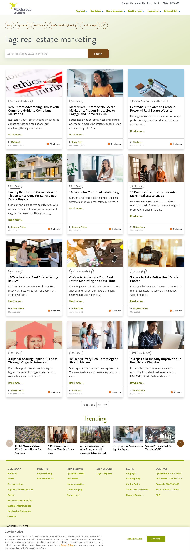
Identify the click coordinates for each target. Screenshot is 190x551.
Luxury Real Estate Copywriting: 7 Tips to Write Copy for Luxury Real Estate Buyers (32, 195)
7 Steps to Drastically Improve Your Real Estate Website (155, 360)
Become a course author (19, 500)
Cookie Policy (133, 484)
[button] (180, 443)
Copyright (131, 473)
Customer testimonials (19, 505)
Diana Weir (77, 142)
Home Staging (138, 271)
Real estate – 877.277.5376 (169, 478)
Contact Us (127, 3)
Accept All (156, 538)
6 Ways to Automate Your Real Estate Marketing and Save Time (92, 279)
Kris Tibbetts (77, 309)
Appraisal (80, 10)
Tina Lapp (137, 142)
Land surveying (74, 489)
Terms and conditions (137, 489)
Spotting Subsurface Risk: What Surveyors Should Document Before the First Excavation (93, 449)
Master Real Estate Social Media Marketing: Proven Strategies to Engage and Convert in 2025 (92, 110)
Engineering (152, 10)
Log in (157, 3)
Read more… (15, 134)
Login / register (104, 473)
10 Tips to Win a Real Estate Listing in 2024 (33, 279)
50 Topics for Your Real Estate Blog (94, 192)
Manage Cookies (134, 495)
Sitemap (11, 516)
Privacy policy (133, 478)
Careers (11, 495)
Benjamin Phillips (18, 227)
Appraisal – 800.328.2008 (168, 473)
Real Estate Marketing (20, 101)
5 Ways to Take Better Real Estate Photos (154, 279)
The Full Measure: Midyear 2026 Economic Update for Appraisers (28, 449)
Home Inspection (114, 10)
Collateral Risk (170, 10)
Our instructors (15, 484)
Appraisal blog (44, 473)
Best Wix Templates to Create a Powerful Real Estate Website (152, 108)
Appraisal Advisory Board (20, 489)
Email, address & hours (167, 489)
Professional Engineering (63, 25)
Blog (149, 3)
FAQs (165, 3)
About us (12, 473)
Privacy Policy (67, 545)
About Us (140, 3)
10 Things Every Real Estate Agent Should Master (93, 360)
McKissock (15, 142)
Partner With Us (45, 478)
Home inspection (75, 484)
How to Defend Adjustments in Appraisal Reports (128, 447)
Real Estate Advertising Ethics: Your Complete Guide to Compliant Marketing (33, 110)
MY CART (174, 3)
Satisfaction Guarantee (19, 511)
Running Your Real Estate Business (149, 101)
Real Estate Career (141, 352)
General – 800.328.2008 (167, 484)
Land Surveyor (135, 10)
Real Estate (95, 10)
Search (104, 25)
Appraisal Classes (75, 473)
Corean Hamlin (17, 309)
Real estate (72, 478)
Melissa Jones (139, 227)
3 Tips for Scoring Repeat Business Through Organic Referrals (32, 360)
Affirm (10, 478)
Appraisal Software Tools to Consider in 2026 (158, 447)
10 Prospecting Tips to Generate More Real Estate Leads (153, 193)
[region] (95, 539)
